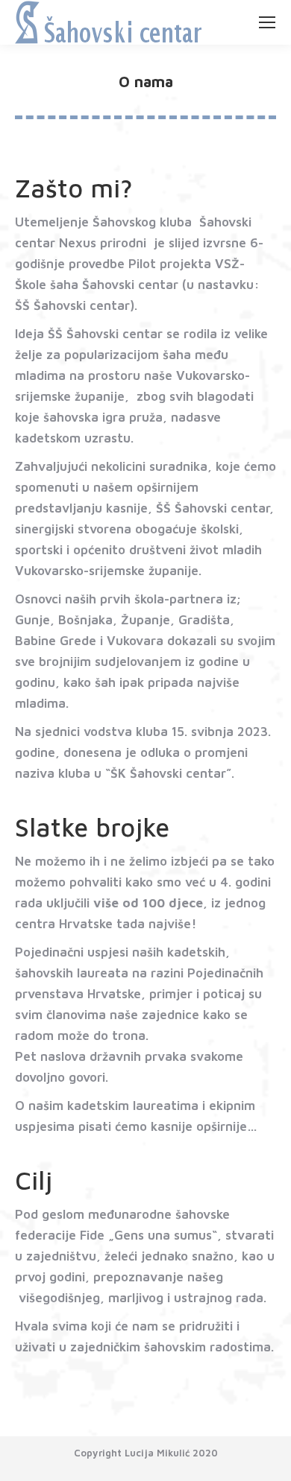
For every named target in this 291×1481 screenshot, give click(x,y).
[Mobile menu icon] (267, 22)
